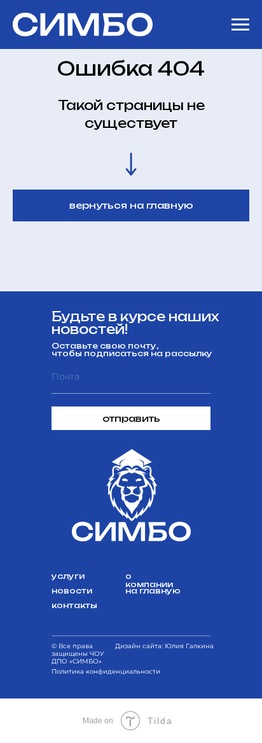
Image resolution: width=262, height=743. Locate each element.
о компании (149, 580)
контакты (74, 605)
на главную (153, 590)
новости (72, 590)
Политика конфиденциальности (106, 671)
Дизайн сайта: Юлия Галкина (164, 646)
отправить (131, 418)
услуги (68, 576)
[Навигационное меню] (240, 24)
